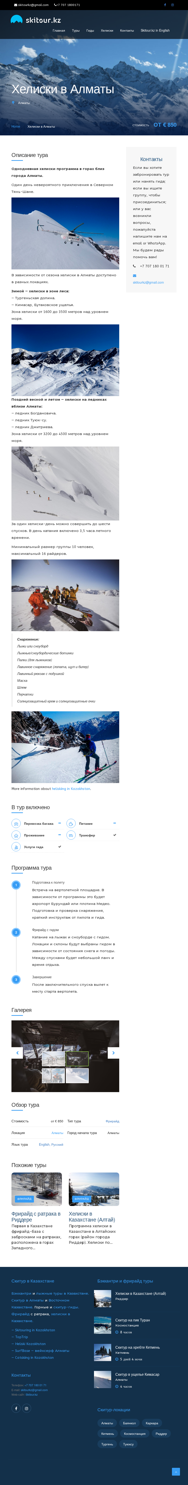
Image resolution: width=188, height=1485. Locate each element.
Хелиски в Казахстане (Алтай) (92, 1216)
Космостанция (127, 1325)
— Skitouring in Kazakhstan (33, 1330)
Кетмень (122, 1352)
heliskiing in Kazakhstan (71, 789)
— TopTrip (19, 1337)
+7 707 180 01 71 (36, 1385)
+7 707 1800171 (68, 5)
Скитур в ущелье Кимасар (137, 1374)
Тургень (107, 1444)
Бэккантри (22, 1293)
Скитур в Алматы (27, 1300)
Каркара (152, 1423)
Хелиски (107, 30)
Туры (76, 30)
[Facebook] (165, 5)
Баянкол (129, 1423)
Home (15, 126)
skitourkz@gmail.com (33, 5)
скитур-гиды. (66, 1307)
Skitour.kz (32, 1394)
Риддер (121, 1299)
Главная (59, 30)
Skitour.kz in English (155, 30)
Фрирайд (20, 1314)
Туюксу (128, 1444)
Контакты (127, 30)
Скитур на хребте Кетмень (137, 1347)
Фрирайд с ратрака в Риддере (36, 1216)
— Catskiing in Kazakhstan (32, 1358)
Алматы (24, 102)
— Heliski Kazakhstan (28, 1344)
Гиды (90, 30)
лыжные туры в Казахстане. (62, 1293)
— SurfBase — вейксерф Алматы (40, 1351)
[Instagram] (173, 5)
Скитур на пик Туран (132, 1320)
